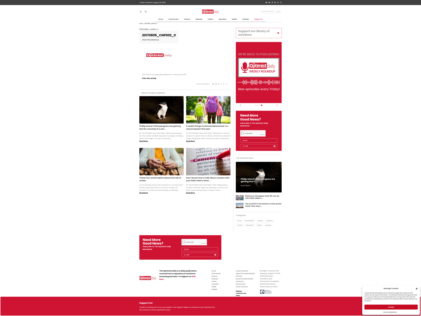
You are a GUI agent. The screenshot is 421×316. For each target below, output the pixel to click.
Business (199, 19)
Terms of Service (242, 287)
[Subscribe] (255, 105)
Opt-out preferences (390, 312)
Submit (274, 146)
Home (161, 19)
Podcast (239, 276)
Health (234, 19)
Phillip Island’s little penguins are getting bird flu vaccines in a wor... (160, 127)
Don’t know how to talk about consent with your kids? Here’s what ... (207, 179)
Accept (391, 307)
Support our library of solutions (254, 33)
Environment (173, 19)
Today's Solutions (242, 271)
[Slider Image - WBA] (257, 105)
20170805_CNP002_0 (150, 23)
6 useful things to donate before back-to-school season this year (207, 127)
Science (187, 19)
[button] (417, 288)
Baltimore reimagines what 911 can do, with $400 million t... (262, 197)
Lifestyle (246, 19)
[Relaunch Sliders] (261, 105)
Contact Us (240, 281)
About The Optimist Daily (244, 279)
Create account (267, 11)
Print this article (149, 78)
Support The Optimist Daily (245, 273)
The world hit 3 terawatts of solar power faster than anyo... (263, 205)
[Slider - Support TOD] (259, 105)
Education (222, 19)
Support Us (258, 19)
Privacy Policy (240, 284)
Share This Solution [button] (149, 40)
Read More (143, 141)
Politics (210, 19)
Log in (278, 11)
